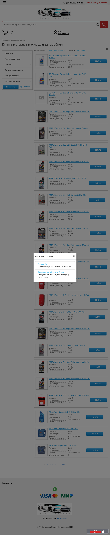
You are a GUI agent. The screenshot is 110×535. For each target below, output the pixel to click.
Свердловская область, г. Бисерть (51, 272)
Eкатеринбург (43, 264)
